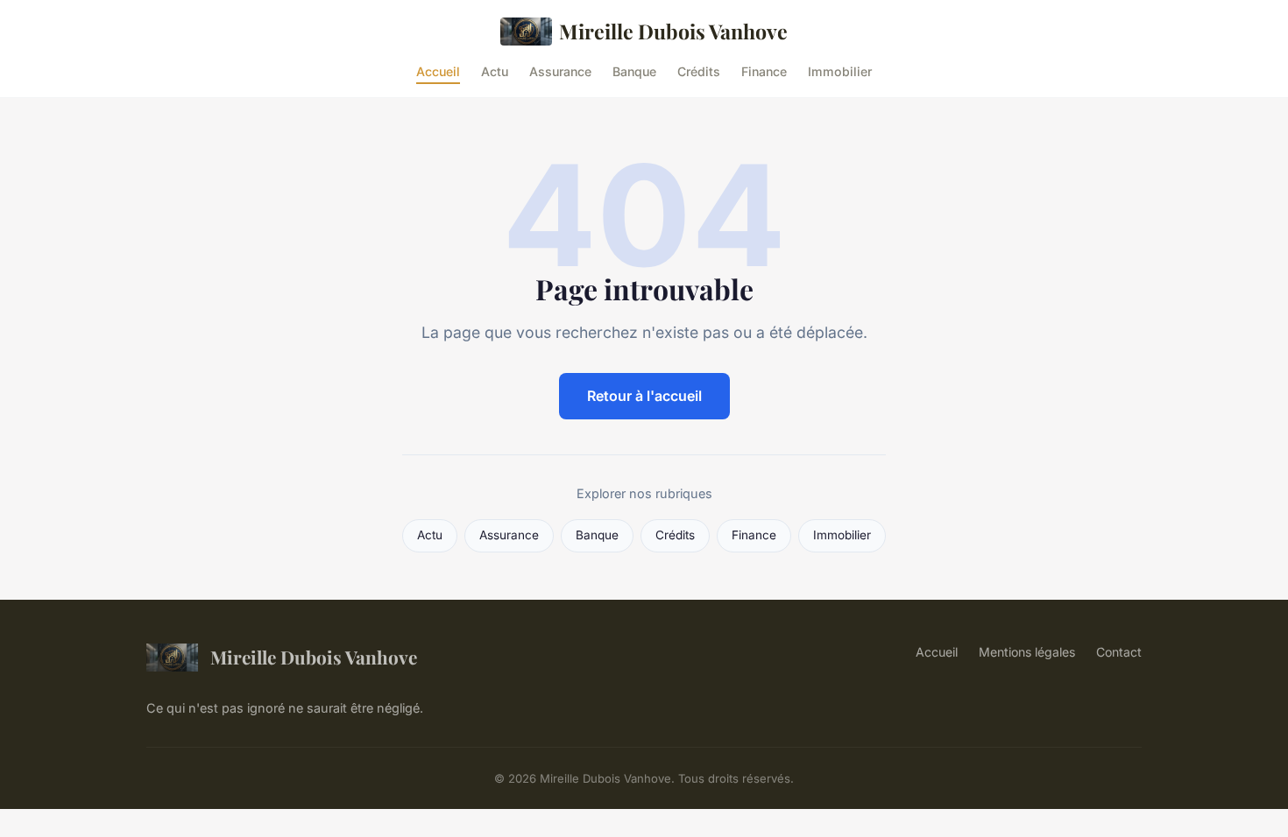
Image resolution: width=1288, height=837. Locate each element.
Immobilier (840, 70)
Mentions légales (1027, 651)
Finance (764, 70)
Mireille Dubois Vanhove (673, 31)
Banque (634, 70)
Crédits (698, 70)
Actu (494, 70)
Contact (1119, 651)
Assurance (560, 70)
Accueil (438, 70)
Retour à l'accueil (644, 395)
